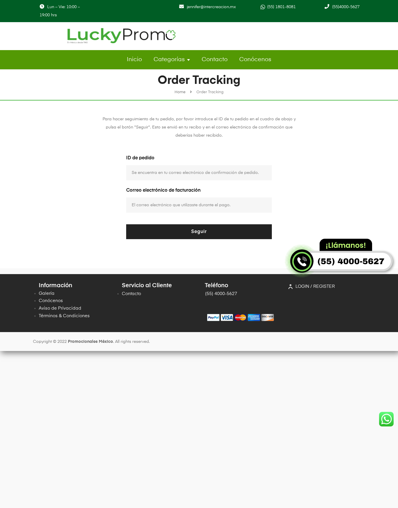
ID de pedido (140, 158)
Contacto (215, 60)
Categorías (169, 60)
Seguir (199, 232)
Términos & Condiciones (64, 316)
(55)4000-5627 (346, 7)
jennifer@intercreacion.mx (211, 7)
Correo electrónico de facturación (163, 190)
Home (180, 92)
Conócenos (255, 60)
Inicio (134, 60)
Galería (46, 293)
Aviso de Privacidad (60, 308)
